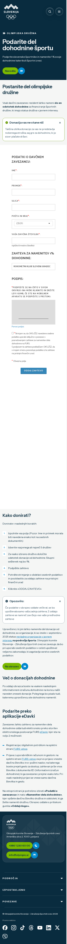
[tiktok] (22, 927)
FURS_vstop (20, 748)
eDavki (44, 731)
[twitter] (57, 927)
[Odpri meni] (59, 12)
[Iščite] (50, 12)
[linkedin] (48, 927)
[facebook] (4, 927)
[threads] (31, 927)
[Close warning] (60, 123)
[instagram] (13, 927)
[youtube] (39, 927)
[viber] (4, 936)
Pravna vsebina (8, 920)
